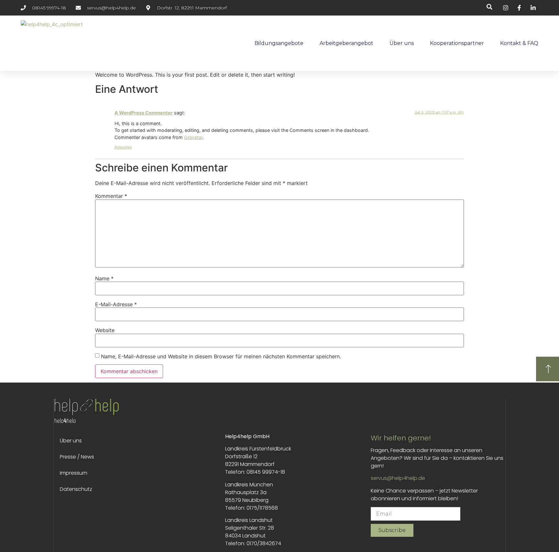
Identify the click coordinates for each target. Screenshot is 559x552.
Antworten (123, 147)
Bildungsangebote (279, 43)
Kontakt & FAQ (519, 43)
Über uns (401, 43)
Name (104, 278)
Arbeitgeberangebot (346, 43)
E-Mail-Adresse (116, 304)
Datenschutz (76, 489)
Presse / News (77, 456)
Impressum (73, 473)
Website (105, 330)
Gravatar (193, 137)
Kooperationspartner (457, 43)
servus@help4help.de (398, 478)
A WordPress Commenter (144, 112)
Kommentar (111, 196)
